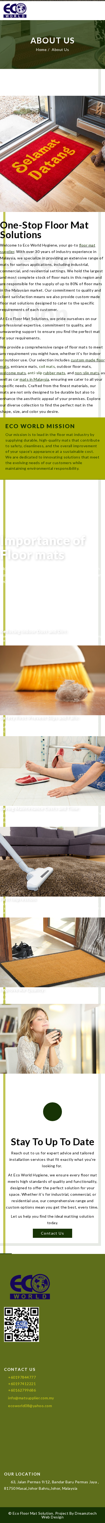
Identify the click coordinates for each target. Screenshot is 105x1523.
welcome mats (13, 372)
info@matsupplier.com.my (31, 1398)
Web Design (52, 1517)
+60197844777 (22, 1377)
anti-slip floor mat (59, 723)
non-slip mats (87, 372)
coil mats (47, 366)
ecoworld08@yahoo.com (30, 1405)
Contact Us (52, 1233)
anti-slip (46, 372)
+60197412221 (22, 1383)
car (31, 379)
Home (41, 49)
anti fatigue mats (19, 727)
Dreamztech (86, 1513)
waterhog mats (86, 723)
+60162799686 (22, 1390)
